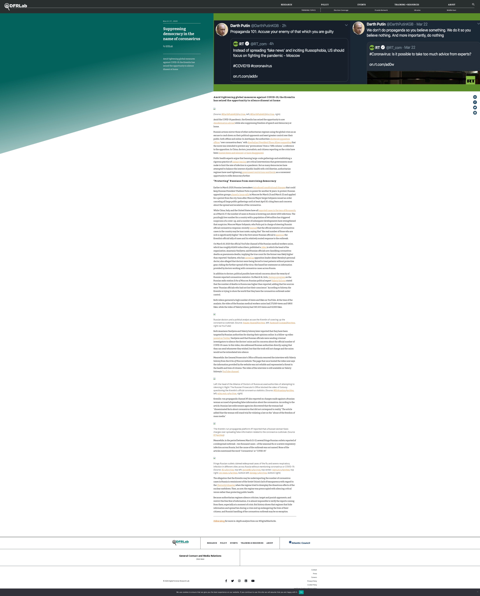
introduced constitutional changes (269, 187)
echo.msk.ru (223, 393)
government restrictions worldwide (259, 172)
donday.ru (254, 473)
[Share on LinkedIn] (475, 113)
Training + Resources (406, 5)
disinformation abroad (224, 123)
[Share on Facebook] (475, 102)
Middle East (451, 10)
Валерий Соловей (278, 322)
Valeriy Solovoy (279, 281)
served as (249, 258)
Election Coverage (341, 10)
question (280, 235)
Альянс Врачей (250, 322)
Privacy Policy (312, 581)
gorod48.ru (247, 469)
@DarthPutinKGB (230, 114)
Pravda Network (381, 10)
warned (253, 228)
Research (286, 5)
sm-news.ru (224, 473)
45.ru (224, 469)
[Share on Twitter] (475, 107)
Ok (301, 592)
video (263, 247)
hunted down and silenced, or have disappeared (241, 153)
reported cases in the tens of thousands (277, 210)
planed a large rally (240, 194)
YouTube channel (230, 371)
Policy (325, 5)
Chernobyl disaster (226, 485)
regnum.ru (277, 469)
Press (315, 573)
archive (241, 114)
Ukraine (417, 10)
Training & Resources (252, 543)
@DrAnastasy (280, 390)
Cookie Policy (312, 585)
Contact (314, 570)
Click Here (200, 559)
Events (362, 5)
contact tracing (239, 162)
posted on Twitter (222, 338)
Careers (314, 577)
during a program (276, 277)
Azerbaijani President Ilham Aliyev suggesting (269, 142)
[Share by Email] (475, 97)
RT (215, 435)
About (451, 5)
